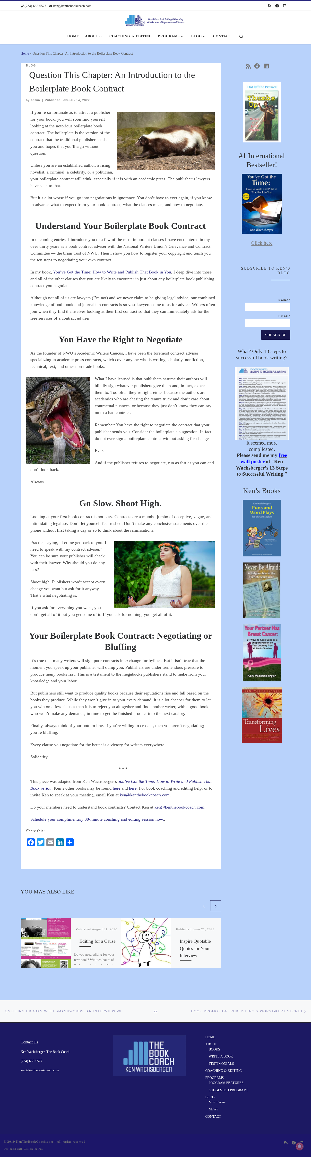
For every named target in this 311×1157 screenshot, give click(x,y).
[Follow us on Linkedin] (284, 6)
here (116, 788)
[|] (155, 19)
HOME (210, 1037)
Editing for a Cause (97, 941)
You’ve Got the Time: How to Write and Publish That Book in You (112, 272)
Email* (284, 316)
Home (25, 53)
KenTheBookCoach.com (35, 1141)
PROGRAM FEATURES (226, 1083)
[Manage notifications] (299, 1146)
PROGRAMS (214, 1078)
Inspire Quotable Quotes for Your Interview (195, 948)
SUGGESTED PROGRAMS (228, 1090)
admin (35, 100)
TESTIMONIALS (221, 1064)
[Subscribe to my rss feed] (269, 6)
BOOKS (214, 1049)
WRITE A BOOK (221, 1056)
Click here (261, 243)
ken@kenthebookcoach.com (145, 795)
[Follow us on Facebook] (277, 6)
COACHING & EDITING (223, 1071)
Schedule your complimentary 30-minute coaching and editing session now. (97, 819)
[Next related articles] (215, 905)
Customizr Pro (33, 1148)
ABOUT (211, 1044)
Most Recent (217, 1102)
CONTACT (213, 1116)
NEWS (213, 1109)
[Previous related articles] (203, 905)
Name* (284, 300)
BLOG (210, 1097)
